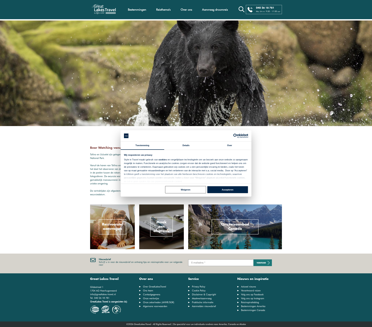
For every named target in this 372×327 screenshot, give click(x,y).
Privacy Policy (198, 286)
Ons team (148, 290)
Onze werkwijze (151, 298)
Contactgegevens (151, 294)
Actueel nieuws (248, 286)
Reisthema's (163, 9)
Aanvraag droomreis (215, 9)
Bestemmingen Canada (253, 310)
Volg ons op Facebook (252, 294)
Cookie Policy (198, 290)
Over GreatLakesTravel (154, 286)
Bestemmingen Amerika (253, 306)
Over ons (186, 9)
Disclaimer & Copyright (204, 294)
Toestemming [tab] (142, 145)
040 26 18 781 (265, 8)
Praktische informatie (202, 302)
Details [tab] (186, 145)
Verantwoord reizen (251, 290)
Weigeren (185, 189)
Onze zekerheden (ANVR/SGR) (158, 302)
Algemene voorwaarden (155, 306)
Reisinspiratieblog (250, 302)
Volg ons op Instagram (252, 298)
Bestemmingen (137, 9)
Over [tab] (229, 145)
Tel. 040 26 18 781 (99, 298)
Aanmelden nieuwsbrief (204, 306)
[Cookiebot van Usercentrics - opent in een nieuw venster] (235, 136)
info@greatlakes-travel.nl (103, 294)
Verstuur (261, 263)
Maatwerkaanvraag (202, 298)
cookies (163, 159)
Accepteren (227, 189)
